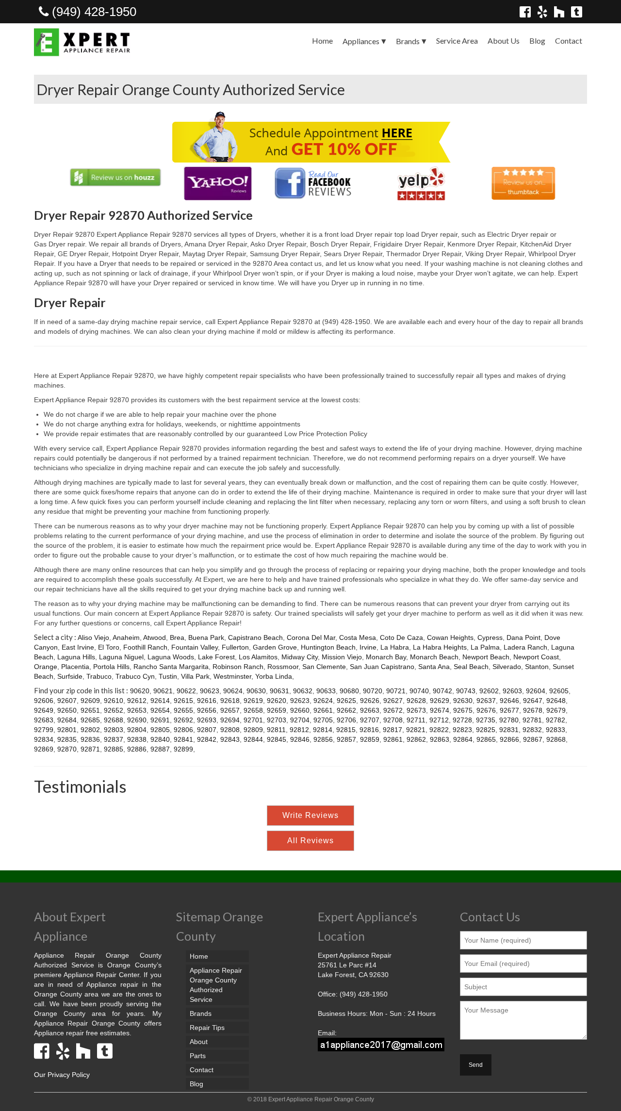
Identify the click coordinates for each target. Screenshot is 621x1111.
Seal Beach (471, 666)
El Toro (108, 647)
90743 (465, 691)
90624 (233, 691)
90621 (163, 691)
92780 (509, 720)
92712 (439, 720)
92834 (43, 739)
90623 (209, 691)
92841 (183, 739)
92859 (369, 739)
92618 (230, 700)
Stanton (537, 666)
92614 (160, 700)
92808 (230, 730)
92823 (462, 730)
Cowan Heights (450, 637)
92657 (230, 710)
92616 (206, 700)
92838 (137, 739)
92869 (43, 749)
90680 (349, 691)
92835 (67, 739)
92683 (43, 720)
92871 (90, 749)
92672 (393, 710)
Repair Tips (207, 1027)
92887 (160, 749)
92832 (532, 730)
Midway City (299, 657)
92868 (556, 739)
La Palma (485, 647)
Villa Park (195, 676)
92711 (416, 720)
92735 (485, 720)
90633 (326, 691)
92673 (416, 710)
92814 (322, 730)
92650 (67, 710)
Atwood (154, 637)
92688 (113, 720)
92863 (439, 739)
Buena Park (206, 637)
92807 (206, 730)
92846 (300, 739)
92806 (183, 730)
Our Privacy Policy (62, 1074)
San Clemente (324, 666)
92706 (346, 720)
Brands (408, 41)
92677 (509, 710)
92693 (206, 720)
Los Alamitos (258, 657)
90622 (186, 691)
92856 (323, 739)
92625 (346, 700)
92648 (556, 700)
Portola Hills (111, 666)
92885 (113, 749)
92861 (393, 739)
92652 (113, 710)
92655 (183, 710)
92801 (67, 730)
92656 (206, 710)
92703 (276, 720)
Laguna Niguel (121, 657)
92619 (253, 700)
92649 (43, 710)
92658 (253, 710)
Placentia (75, 666)
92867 (532, 739)
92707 (369, 720)
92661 (323, 710)
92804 (137, 730)
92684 (67, 720)
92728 (462, 720)
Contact (568, 40)
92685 (90, 720)
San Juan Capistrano (382, 666)
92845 (276, 739)
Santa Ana (434, 666)
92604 (535, 691)
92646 (509, 700)
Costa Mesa (357, 637)
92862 (416, 739)
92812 (299, 730)
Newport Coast (536, 657)
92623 (300, 700)
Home (322, 40)
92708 (393, 720)
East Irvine (78, 647)
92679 (556, 710)
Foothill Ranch (145, 647)
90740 (419, 691)
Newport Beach (485, 657)
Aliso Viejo (93, 637)
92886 (137, 749)
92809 (253, 730)
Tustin (168, 676)
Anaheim (126, 637)
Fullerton (235, 647)
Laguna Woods (170, 657)
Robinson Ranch (237, 666)
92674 (439, 710)
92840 (160, 739)
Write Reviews (310, 815)
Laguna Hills (76, 657)
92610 (113, 700)
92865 (486, 739)
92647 (532, 700)
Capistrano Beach (255, 637)
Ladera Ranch (525, 647)
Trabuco (99, 676)
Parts (198, 1056)
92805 (160, 730)
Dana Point (523, 637)
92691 (160, 720)
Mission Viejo (342, 657)
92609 (90, 700)
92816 (369, 730)
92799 (43, 730)
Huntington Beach (328, 647)
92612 (137, 700)
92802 (90, 730)
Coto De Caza (401, 637)
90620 (139, 691)
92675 (463, 710)
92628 (416, 700)
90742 (442, 691)
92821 (415, 730)
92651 (90, 710)
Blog (537, 40)
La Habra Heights (440, 647)
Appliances (361, 41)
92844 (253, 739)
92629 (439, 700)
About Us (504, 40)
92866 (509, 739)
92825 (485, 730)
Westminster (232, 676)
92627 (393, 700)
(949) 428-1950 (92, 11)
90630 (256, 691)
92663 (369, 710)
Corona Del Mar (311, 637)
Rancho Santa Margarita (171, 666)
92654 (160, 710)
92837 (113, 739)
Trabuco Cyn (135, 676)
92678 (532, 710)
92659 (276, 710)
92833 (555, 730)
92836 (90, 739)
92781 (532, 720)
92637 (486, 700)
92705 (323, 720)
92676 (486, 710)
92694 (230, 720)
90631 (279, 691)
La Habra (394, 647)
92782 (555, 720)
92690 (137, 720)
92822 (439, 730)
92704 (300, 720)
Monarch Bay (386, 657)
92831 (509, 730)
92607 (67, 700)
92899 (183, 749)
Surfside (69, 676)
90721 (396, 691)
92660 (300, 710)
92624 (323, 700)
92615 (183, 700)
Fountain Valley (194, 647)
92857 (346, 739)
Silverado (506, 666)
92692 (183, 720)
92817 (392, 730)
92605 (559, 691)
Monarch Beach (434, 657)
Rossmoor (282, 666)
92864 (463, 739)
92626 (369, 700)
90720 (372, 691)
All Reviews (310, 840)
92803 (113, 730)
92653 (137, 710)
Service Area (457, 40)
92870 (67, 749)
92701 (253, 720)
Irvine (368, 647)
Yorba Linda (273, 676)
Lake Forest (216, 657)
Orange (45, 666)
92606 (43, 700)
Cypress (490, 637)
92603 (512, 691)
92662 (346, 710)
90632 (302, 691)
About (199, 1042)
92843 (230, 739)
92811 (276, 730)
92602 (489, 691)
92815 (346, 730)
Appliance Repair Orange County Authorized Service (216, 984)
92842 (206, 739)
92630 (463, 700)
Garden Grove (275, 647)
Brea (177, 637)
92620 (276, 700)
